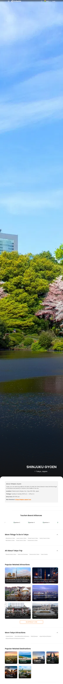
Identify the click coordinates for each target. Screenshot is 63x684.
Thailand (23, 661)
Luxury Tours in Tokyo (21, 538)
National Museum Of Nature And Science (15, 638)
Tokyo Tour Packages (23, 554)
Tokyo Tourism (44, 554)
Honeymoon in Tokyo (32, 540)
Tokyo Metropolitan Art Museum (22, 636)
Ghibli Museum (34, 636)
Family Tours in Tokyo (45, 538)
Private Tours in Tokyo (33, 538)
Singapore (37, 661)
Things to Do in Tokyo (34, 554)
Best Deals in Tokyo (10, 540)
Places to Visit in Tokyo (11, 554)
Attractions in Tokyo (10, 538)
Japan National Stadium (45, 636)
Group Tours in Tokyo (21, 540)
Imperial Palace (9, 636)
